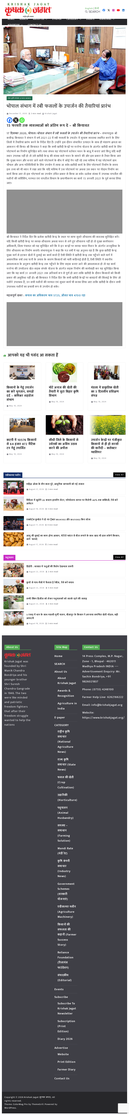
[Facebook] (9, 120)
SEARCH (24, 19)
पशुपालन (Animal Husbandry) (66, 812)
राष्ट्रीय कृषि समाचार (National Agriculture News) (65, 741)
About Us (38, 19)
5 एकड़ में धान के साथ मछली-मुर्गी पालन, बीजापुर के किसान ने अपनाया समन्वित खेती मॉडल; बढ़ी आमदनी (72, 616)
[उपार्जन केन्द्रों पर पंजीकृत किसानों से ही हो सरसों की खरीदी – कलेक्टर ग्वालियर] (106, 417)
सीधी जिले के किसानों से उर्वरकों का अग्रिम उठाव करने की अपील (64, 444)
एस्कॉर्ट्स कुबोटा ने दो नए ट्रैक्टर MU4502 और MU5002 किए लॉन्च (58, 520)
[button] (45, 19)
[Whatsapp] (22, 120)
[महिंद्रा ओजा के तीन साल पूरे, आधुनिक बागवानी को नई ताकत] (13, 487)
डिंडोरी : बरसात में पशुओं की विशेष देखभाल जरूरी (49, 566)
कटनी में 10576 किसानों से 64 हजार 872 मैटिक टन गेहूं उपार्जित (21, 444)
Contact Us (35, 25)
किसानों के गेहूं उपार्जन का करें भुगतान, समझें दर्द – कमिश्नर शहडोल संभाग (20, 393)
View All (119, 475)
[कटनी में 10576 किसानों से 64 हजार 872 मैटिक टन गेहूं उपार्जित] (22, 417)
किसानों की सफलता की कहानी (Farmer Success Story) (67, 934)
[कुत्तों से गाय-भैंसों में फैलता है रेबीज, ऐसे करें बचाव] (13, 586)
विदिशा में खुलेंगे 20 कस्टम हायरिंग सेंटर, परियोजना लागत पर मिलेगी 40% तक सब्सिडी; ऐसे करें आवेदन (72, 502)
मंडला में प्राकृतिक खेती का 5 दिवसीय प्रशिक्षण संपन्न (105, 391)
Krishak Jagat (51, 113)
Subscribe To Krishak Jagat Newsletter (67, 1008)
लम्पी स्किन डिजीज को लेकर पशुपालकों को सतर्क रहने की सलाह (56, 599)
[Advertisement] (64, 212)
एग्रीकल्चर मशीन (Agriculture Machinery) (67, 911)
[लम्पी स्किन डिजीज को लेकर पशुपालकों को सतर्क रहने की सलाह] (13, 602)
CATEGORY (72, 19)
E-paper (57, 19)
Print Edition (66, 1062)
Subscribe (105, 19)
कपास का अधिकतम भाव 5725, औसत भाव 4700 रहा (55, 295)
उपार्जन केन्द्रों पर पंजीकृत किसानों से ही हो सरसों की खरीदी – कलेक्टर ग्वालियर (106, 446)
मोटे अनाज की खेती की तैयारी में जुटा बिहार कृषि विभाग (64, 391)
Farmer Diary (67, 1069)
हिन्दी (97, 8)
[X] (16, 120)
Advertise (14, 25)
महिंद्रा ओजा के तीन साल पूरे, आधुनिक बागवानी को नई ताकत (55, 484)
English (89, 8)
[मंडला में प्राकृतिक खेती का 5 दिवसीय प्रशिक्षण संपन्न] (106, 365)
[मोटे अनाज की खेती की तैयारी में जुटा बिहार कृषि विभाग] (64, 365)
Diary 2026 (65, 1039)
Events (90, 19)
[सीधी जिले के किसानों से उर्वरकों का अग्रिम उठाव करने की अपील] (64, 417)
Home (11, 19)
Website (63, 1054)
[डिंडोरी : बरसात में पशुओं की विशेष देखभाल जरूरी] (13, 570)
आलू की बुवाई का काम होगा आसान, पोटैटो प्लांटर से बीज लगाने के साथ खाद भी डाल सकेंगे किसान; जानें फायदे (73, 537)
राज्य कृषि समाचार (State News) (19, 98)
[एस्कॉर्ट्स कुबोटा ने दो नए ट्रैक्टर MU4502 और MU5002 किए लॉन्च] (13, 523)
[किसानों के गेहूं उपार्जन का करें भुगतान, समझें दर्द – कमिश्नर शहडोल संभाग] (22, 365)
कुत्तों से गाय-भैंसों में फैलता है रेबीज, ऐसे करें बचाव (50, 582)
